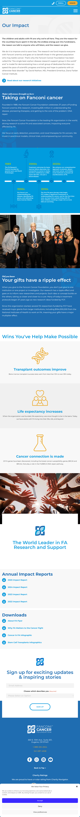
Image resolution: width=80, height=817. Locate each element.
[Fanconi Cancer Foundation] (11, 11)
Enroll (61, 3)
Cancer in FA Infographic (20, 635)
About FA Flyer (15, 621)
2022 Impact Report (17, 601)
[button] (77, 786)
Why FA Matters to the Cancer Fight (25, 628)
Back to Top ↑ (40, 768)
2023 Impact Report (17, 594)
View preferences (40, 812)
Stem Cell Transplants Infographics (25, 642)
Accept (40, 801)
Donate (72, 3)
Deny (40, 806)
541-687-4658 (40, 751)
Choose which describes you (40, 691)
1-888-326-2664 (40, 747)
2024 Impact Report (17, 587)
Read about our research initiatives (24, 80)
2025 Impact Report (17, 580)
